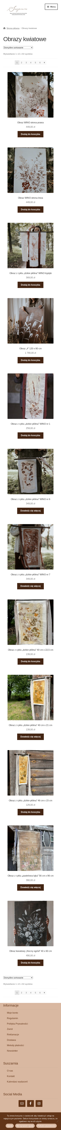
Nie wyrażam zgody (25, 1126)
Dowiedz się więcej (30, 511)
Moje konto (12, 1013)
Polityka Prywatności (17, 1024)
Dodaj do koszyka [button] (30, 134)
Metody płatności (15, 1045)
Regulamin (12, 1018)
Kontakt (11, 1076)
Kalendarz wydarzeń (17, 1081)
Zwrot (10, 1029)
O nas (10, 1071)
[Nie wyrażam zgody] (57, 1121)
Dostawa (11, 1040)
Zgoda (9, 1126)
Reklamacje (13, 1034)
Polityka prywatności (46, 1126)
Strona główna (13, 28)
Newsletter (12, 1051)
